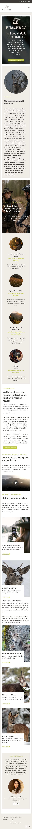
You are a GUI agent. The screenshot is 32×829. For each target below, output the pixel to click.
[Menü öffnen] (28, 8)
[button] (16, 483)
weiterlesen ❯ (6, 554)
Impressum (6, 817)
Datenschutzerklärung (16, 817)
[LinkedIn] (29, 1)
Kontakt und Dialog (8, 819)
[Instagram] (25, 1)
